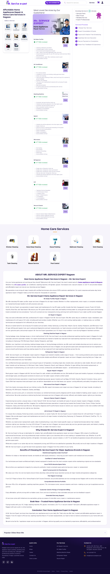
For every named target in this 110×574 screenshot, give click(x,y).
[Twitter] (7, 562)
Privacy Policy (64, 571)
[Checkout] (98, 3)
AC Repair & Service (62, 546)
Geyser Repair (61, 558)
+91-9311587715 (54, 3)
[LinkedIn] (11, 562)
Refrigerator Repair (62, 555)
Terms (57, 571)
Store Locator (33, 558)
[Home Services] (16, 3)
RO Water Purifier (61, 549)
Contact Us (32, 555)
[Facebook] (3, 562)
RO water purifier (20, 285)
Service (91, 3)
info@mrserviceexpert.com (94, 555)
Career (31, 552)
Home (31, 546)
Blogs (31, 549)
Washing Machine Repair (63, 552)
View (65, 45)
